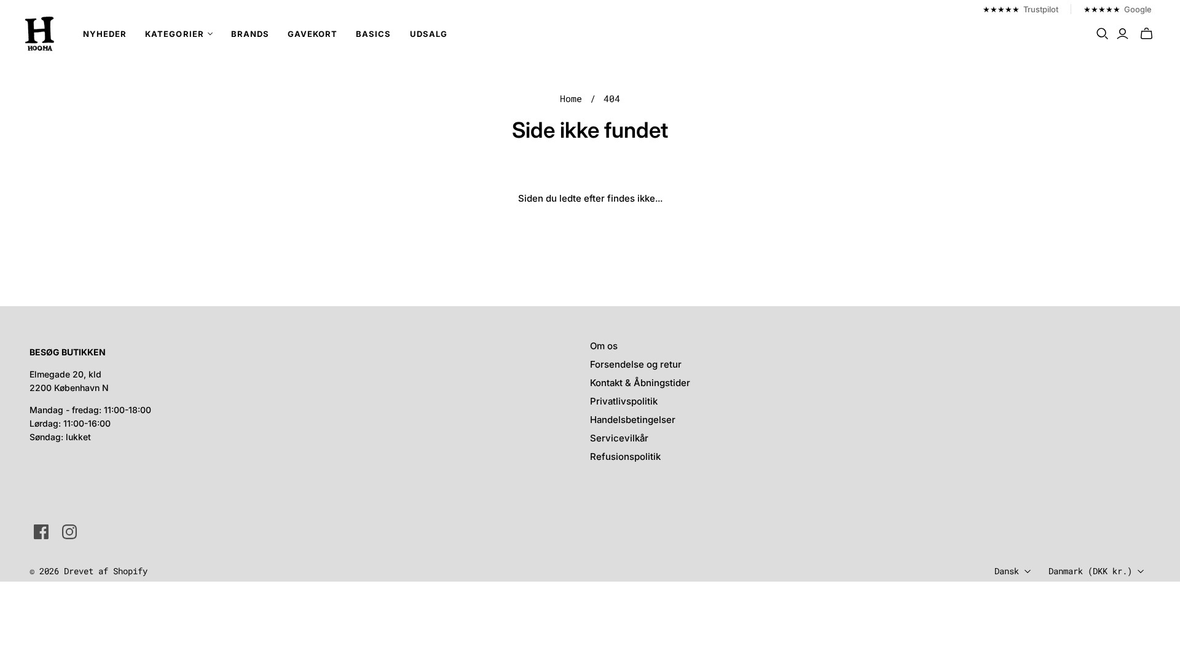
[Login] (1122, 34)
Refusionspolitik (625, 456)
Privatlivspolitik (624, 401)
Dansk (1006, 571)
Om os (604, 346)
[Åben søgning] (1102, 34)
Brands (250, 34)
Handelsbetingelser (632, 419)
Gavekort (312, 34)
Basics (373, 34)
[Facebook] (41, 531)
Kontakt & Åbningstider (640, 383)
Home (571, 98)
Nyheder (105, 34)
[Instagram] (69, 531)
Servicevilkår (619, 438)
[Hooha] (39, 33)
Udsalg (428, 34)
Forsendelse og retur (636, 364)
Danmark (1090, 571)
